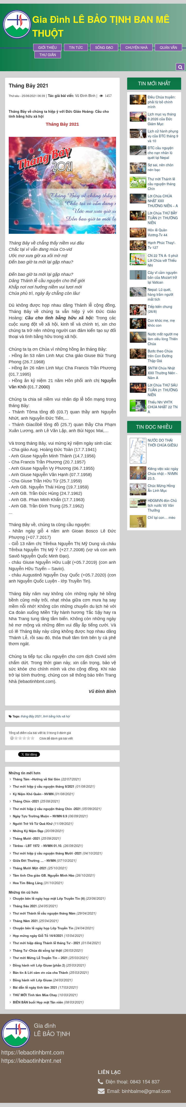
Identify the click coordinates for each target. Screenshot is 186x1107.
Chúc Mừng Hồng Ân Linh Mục (161, 488)
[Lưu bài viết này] (112, 100)
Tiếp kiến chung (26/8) (160, 309)
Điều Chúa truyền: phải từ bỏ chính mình (162, 102)
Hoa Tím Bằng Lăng (28, 882)
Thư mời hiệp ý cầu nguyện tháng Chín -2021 (47, 808)
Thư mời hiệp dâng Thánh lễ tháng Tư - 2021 (46, 943)
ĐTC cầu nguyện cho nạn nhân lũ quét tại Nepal (160, 152)
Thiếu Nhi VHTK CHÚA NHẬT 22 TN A (163, 407)
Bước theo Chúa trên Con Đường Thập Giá (160, 356)
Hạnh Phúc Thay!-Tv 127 (162, 245)
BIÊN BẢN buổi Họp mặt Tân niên (38, 1002)
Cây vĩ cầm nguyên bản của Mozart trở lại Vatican (162, 277)
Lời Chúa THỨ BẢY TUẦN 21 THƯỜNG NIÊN (163, 217)
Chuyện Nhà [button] (136, 47)
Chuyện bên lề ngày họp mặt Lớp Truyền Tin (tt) (49, 898)
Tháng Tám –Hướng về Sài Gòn (36, 779)
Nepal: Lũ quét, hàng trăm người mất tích (160, 294)
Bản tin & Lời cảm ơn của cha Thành (40, 972)
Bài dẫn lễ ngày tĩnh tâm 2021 (35, 987)
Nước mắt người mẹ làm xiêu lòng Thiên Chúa (163, 338)
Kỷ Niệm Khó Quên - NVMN (33, 794)
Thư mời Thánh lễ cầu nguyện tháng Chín (161, 183)
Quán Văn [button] (168, 47)
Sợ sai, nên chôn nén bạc (160, 167)
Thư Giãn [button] (47, 54)
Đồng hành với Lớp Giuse (32, 980)
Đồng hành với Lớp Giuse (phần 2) (39, 965)
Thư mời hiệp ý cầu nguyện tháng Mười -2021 (47, 853)
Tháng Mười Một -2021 (29, 868)
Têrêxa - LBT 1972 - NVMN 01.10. (37, 845)
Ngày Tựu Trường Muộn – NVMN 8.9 (40, 816)
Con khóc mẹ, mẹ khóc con (161, 323)
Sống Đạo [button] (104, 47)
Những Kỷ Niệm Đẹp (28, 830)
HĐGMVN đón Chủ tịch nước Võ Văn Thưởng (162, 505)
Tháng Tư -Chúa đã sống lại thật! (37, 950)
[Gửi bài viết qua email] (95, 100)
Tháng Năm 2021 (25, 920)
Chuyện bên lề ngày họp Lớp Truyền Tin (43, 928)
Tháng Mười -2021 (26, 838)
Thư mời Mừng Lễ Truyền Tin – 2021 (40, 957)
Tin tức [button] (76, 47)
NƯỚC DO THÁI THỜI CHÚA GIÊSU (163, 442)
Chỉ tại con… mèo (161, 517)
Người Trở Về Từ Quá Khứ (33, 823)
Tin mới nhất (154, 83)
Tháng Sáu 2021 (25, 906)
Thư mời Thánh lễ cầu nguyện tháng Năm (44, 913)
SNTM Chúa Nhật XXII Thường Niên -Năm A (162, 373)
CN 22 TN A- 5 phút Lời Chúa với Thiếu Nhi (163, 260)
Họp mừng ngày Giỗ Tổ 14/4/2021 (38, 935)
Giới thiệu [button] (47, 47)
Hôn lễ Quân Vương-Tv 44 (157, 232)
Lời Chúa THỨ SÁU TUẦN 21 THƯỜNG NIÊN (163, 390)
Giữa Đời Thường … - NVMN (34, 860)
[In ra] (103, 100)
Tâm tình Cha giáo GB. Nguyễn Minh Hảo (43, 875)
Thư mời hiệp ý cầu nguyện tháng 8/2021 (43, 786)
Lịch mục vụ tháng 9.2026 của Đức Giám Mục (162, 119)
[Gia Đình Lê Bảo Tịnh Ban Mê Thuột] (16, 23)
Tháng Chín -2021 (26, 801)
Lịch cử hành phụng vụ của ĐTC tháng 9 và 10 (163, 136)
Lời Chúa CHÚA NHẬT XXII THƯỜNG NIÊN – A (163, 200)
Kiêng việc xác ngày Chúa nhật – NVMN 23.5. (163, 473)
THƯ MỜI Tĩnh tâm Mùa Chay (35, 995)
